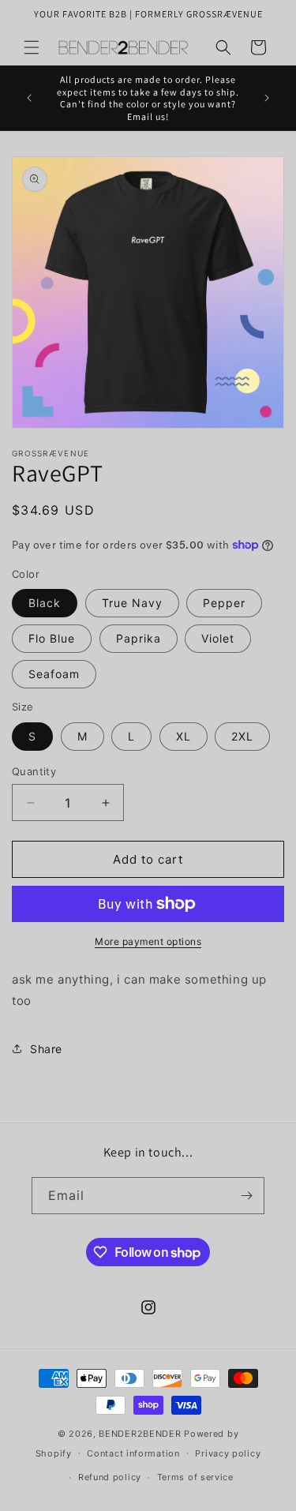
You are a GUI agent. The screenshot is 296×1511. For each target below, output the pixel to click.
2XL (242, 736)
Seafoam (54, 674)
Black (44, 602)
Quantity (34, 771)
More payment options (148, 941)
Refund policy (109, 1477)
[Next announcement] (266, 98)
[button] (31, 47)
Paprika (138, 638)
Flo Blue (51, 638)
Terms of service (195, 1477)
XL (183, 736)
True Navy (132, 602)
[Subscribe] (246, 1195)
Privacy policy (227, 1453)
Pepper (224, 602)
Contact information (133, 1453)
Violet (217, 638)
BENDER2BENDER (140, 1433)
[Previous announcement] (29, 98)
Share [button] (46, 1048)
